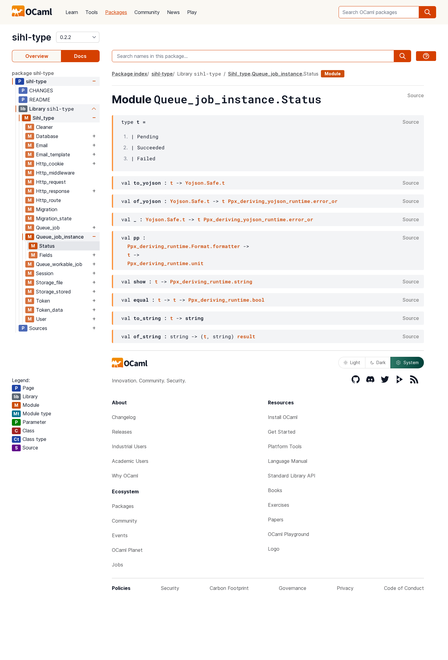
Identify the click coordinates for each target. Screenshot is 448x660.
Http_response (52, 191)
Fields (45, 255)
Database (47, 136)
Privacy (345, 588)
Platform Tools (285, 446)
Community (147, 12)
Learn (72, 12)
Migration (46, 209)
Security (170, 588)
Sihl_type (43, 118)
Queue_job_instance (60, 237)
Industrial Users (129, 446)
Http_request (51, 182)
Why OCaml (125, 476)
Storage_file (49, 282)
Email (42, 145)
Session (44, 273)
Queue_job (48, 228)
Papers (275, 519)
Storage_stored (53, 292)
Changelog (124, 417)
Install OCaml (282, 417)
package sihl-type (33, 73)
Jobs (117, 565)
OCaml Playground (288, 534)
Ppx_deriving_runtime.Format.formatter (183, 246)
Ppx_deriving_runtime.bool (226, 299)
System (411, 362)
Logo (273, 549)
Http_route (48, 200)
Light (355, 362)
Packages (116, 12)
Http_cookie (50, 164)
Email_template (53, 154)
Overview (36, 56)
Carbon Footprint (229, 588)
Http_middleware (55, 173)
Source (415, 95)
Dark (381, 362)
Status (47, 246)
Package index (129, 74)
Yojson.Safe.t (205, 182)
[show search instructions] (426, 56)
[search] (427, 12)
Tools (91, 12)
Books (275, 490)
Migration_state (54, 218)
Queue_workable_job (59, 264)
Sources (38, 328)
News (173, 12)
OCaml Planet (127, 550)
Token (43, 301)
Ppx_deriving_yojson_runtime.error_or (283, 201)
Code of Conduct (404, 588)
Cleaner (44, 127)
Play (192, 12)
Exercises (278, 505)
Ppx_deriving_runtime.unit (165, 263)
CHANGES (41, 90)
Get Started (282, 432)
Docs (80, 56)
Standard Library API (291, 476)
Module (333, 73)
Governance (292, 588)
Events (120, 535)
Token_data (49, 310)
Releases (122, 432)
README (39, 100)
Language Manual (287, 461)
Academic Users (130, 461)
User (41, 319)
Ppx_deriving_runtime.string (211, 281)
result (246, 336)
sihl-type (31, 37)
